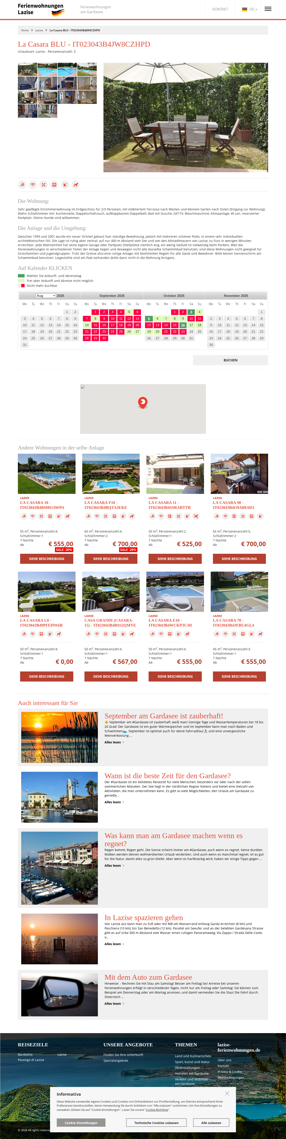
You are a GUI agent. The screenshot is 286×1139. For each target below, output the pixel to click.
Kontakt (223, 1066)
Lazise (39, 30)
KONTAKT (220, 9)
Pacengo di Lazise (31, 1060)
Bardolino (25, 1054)
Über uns (224, 1060)
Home (25, 30)
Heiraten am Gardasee (192, 1073)
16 (183, 325)
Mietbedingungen (231, 1077)
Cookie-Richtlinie (157, 1110)
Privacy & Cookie (230, 1072)
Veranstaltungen (187, 1068)
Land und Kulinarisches (192, 1056)
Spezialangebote (115, 1060)
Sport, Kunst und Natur (192, 1062)
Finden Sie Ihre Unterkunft (123, 1055)
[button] (143, 403)
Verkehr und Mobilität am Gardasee (191, 1081)
